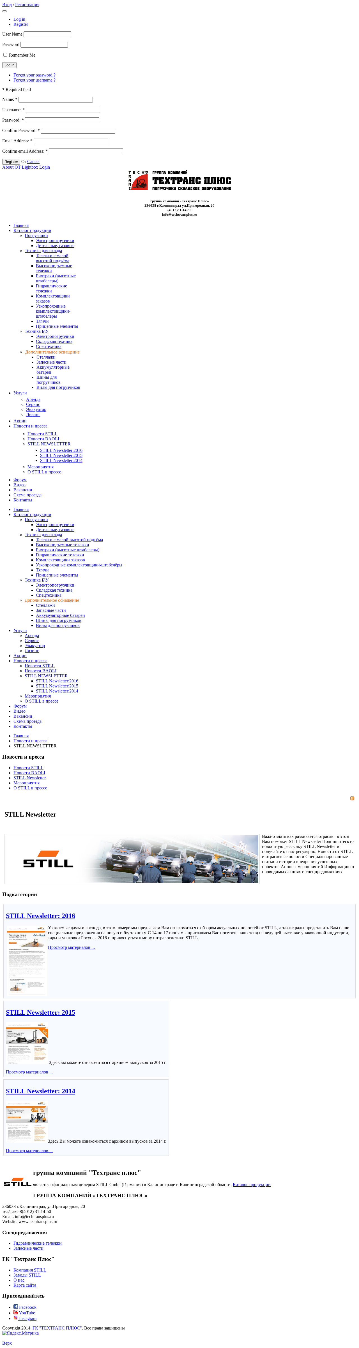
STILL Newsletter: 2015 (40, 1012)
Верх (7, 1343)
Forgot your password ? (34, 75)
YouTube (26, 1312)
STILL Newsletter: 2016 (40, 915)
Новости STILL (28, 767)
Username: (13, 109)
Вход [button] (7, 4)
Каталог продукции (252, 1184)
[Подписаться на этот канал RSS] (352, 798)
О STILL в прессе (30, 787)
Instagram (27, 1318)
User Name (12, 34)
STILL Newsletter (29, 777)
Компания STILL (29, 1270)
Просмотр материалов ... (71, 947)
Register (20, 24)
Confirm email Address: (25, 151)
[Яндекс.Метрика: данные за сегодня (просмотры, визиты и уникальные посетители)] (20, 1333)
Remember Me (22, 55)
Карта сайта (24, 1285)
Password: (13, 120)
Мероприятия (26, 782)
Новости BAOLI (29, 772)
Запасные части (28, 1248)
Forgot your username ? (34, 80)
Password (10, 44)
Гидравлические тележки (37, 1243)
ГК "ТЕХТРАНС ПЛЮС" (57, 1328)
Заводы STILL (27, 1275)
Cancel (33, 161)
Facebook (27, 1307)
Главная (21, 735)
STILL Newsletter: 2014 (40, 1091)
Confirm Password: (21, 130)
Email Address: (17, 140)
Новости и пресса (30, 740)
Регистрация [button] (27, 4)
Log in (19, 19)
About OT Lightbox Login (26, 167)
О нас (18, 1280)
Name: (9, 99)
